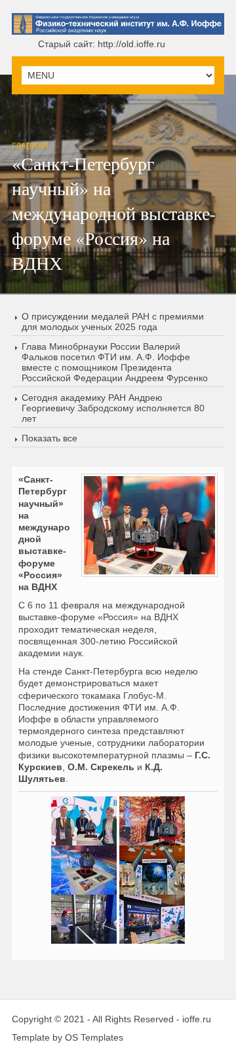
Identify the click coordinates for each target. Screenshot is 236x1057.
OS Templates (94, 1037)
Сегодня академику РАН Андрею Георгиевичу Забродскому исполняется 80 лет (113, 408)
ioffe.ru (196, 1019)
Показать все (49, 438)
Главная (30, 146)
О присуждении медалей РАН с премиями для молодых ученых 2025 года (113, 321)
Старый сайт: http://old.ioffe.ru (101, 44)
